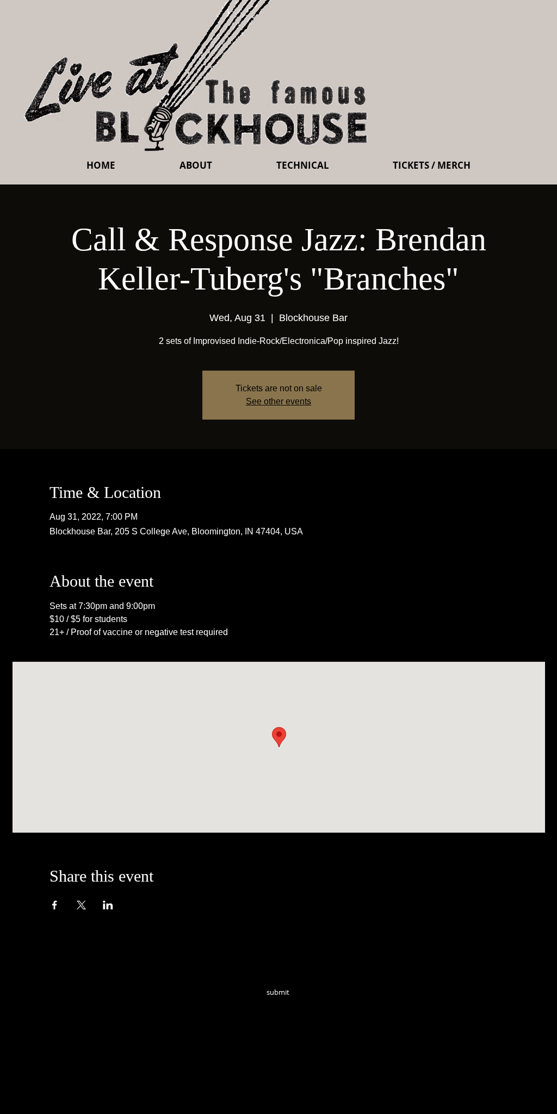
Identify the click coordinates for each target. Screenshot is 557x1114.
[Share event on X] (81, 905)
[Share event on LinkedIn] (108, 905)
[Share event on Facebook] (54, 905)
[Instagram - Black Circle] (355, 1007)
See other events (278, 401)
